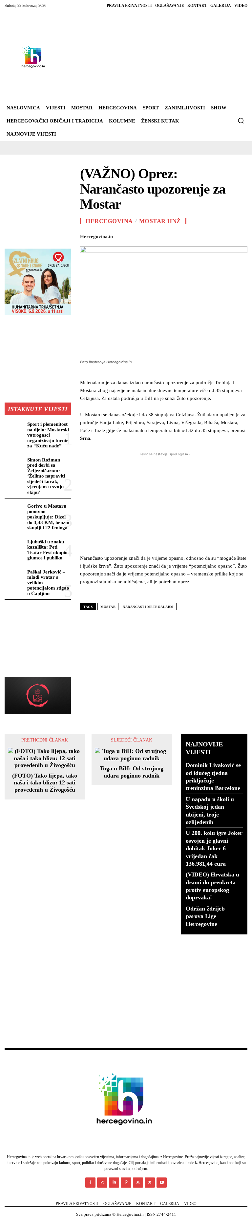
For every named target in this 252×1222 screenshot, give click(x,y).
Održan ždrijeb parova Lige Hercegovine (205, 916)
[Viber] (240, 235)
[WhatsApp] (164, 235)
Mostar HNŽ (160, 221)
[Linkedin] (179, 235)
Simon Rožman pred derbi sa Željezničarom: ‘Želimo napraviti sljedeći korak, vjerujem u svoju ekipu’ (46, 476)
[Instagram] (102, 1182)
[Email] (194, 235)
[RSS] (138, 1182)
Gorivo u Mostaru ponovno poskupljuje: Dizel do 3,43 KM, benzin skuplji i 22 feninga (48, 516)
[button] (240, 120)
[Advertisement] (146, 57)
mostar (108, 607)
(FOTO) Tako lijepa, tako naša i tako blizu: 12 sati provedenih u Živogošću (44, 782)
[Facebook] (119, 235)
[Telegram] (225, 235)
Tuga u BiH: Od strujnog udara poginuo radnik (131, 772)
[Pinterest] (149, 235)
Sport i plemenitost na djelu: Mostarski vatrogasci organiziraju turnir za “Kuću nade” (48, 435)
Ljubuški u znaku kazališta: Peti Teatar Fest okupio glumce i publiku (47, 550)
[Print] (210, 235)
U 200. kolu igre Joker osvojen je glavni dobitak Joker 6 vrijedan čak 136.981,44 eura (214, 848)
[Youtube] (162, 1182)
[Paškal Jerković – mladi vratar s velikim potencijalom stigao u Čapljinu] (15, 577)
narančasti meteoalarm (148, 607)
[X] (134, 235)
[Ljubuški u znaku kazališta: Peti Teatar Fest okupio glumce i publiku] (15, 546)
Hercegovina (109, 221)
